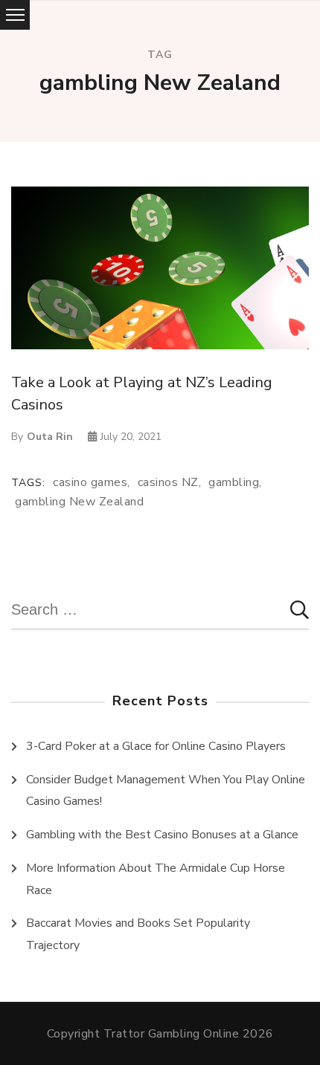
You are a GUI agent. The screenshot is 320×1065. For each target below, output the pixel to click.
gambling (233, 483)
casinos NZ (168, 483)
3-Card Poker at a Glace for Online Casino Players (156, 746)
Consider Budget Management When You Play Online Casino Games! (165, 790)
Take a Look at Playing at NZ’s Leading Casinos (141, 393)
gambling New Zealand (79, 502)
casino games (90, 483)
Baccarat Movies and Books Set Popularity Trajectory (138, 934)
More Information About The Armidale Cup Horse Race (155, 879)
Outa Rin (50, 437)
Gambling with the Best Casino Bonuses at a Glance (162, 834)
